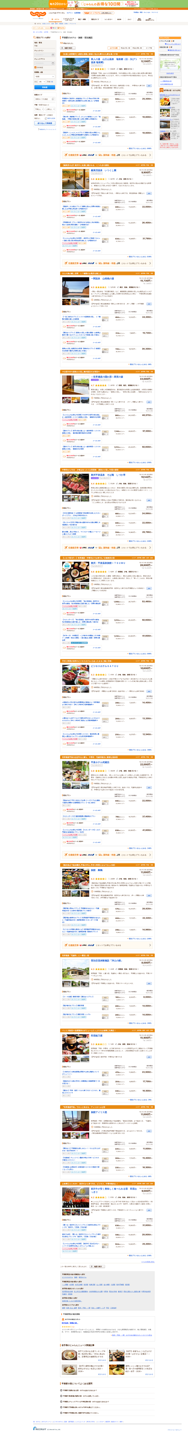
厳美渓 (120, 1291)
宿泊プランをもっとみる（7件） (141, 1100)
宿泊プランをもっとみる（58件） (140, 654)
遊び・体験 (82, 19)
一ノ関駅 (65, 1284)
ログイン (70, 13)
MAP (149, 85)
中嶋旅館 (162, 131)
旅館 (75, 1277)
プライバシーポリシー (175, 1430)
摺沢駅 (127, 1284)
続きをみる (102, 1360)
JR (87, 1421)
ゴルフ (129, 19)
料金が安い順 (125, 48)
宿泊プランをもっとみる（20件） (140, 939)
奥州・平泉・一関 (84, 1308)
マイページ (155, 12)
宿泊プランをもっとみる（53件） (140, 257)
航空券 (119, 19)
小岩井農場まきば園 (96, 1291)
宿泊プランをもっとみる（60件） (140, 148)
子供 (48, 82)
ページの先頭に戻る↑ (148, 1261)
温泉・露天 (54, 23)
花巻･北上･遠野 (71, 1308)
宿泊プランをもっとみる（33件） (140, 541)
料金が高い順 (137, 48)
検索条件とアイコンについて (48, 129)
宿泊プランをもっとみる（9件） (141, 364)
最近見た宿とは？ (175, 50)
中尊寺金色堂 (146, 1291)
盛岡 (63, 1308)
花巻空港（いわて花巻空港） (72, 1301)
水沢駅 (71, 1284)
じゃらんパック (68, 19)
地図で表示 (68, 48)
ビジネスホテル (67, 1277)
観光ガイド (114, 1421)
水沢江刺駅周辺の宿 (166, 84)
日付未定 (40, 67)
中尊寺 (106, 1291)
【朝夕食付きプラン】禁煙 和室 (73, 1005)
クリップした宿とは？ (174, 44)
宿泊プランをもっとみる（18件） (140, 750)
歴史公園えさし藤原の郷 (132, 1291)
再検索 (44, 87)
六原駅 (113, 1284)
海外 (139, 19)
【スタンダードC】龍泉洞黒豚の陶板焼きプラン (79, 816)
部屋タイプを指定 (42, 99)
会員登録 (77, 13)
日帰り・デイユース (70, 23)
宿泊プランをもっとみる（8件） (141, 1176)
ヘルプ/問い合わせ (152, 8)
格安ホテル (82, 1277)
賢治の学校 (113, 1291)
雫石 (107, 1308)
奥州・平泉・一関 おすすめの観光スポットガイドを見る (132, 1335)
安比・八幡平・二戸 (98, 1308)
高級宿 (61, 23)
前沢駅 (86, 1284)
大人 (35, 82)
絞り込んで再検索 (45, 123)
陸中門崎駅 (120, 1284)
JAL (90, 1421)
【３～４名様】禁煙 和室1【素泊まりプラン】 (78, 997)
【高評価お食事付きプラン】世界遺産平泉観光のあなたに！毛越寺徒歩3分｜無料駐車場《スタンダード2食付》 (81, 920)
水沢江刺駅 (79, 1284)
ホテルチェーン (47, 1421)
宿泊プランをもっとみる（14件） (140, 848)
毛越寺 (64, 1294)
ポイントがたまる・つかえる (41, 28)
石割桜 (70, 1294)
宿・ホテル (36, 1421)
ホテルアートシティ (166, 119)
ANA (92, 1421)
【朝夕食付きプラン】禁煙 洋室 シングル (76, 1014)
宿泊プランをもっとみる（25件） (140, 462)
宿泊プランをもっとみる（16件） (140, 1023)
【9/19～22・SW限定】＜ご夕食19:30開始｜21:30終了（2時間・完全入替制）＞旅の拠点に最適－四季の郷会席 (81, 637)
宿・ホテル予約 (37, 32)
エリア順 (149, 48)
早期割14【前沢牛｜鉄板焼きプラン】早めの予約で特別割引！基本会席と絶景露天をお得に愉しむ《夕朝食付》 (80, 100)
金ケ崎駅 (107, 1284)
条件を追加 (51, 118)
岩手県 (46, 32)
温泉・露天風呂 (69, 1421)
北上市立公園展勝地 (81, 1291)
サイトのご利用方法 (140, 8)
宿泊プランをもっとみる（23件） (140, 1255)
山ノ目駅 (99, 1284)
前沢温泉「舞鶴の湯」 (70, 1323)
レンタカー (108, 19)
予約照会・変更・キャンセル (142, 12)
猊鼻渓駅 (92, 1284)
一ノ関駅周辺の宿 (166, 81)
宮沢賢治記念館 (67, 1291)
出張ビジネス (46, 23)
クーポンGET (97, 110)
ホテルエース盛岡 (165, 107)
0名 (52, 82)
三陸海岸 (113, 1308)
